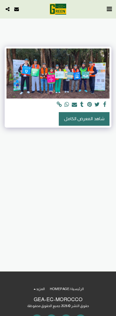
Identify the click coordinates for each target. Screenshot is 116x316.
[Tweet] (97, 104)
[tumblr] (82, 104)
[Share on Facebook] (105, 104)
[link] (59, 104)
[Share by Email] (74, 104)
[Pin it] (89, 104)
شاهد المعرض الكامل (84, 118)
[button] (109, 9)
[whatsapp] (67, 104)
